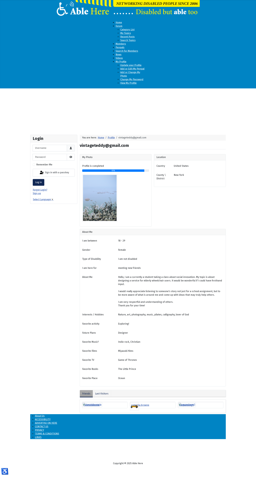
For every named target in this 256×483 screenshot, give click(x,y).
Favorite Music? (90, 341)
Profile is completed (93, 166)
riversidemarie (91, 405)
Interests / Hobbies (93, 314)
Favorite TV (88, 360)
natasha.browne (140, 405)
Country (160, 166)
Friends (86, 393)
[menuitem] (119, 22)
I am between (89, 240)
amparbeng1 (186, 405)
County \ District (161, 177)
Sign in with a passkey (56, 172)
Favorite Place (89, 378)
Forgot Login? (40, 189)
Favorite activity (90, 323)
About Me (87, 277)
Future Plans (89, 332)
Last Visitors (101, 393)
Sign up (37, 193)
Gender (86, 249)
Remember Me (44, 164)
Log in (38, 182)
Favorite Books (90, 369)
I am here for (89, 268)
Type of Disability (91, 259)
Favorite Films (89, 350)
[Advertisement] (128, 110)
